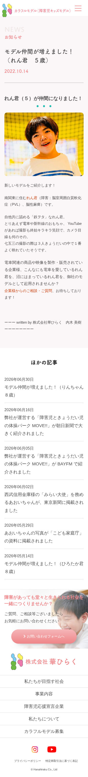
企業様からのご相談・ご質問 (28, 291)
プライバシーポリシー (27, 760)
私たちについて (44, 718)
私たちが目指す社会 (44, 681)
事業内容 (44, 693)
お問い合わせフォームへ (46, 636)
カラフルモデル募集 (44, 731)
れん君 (31, 198)
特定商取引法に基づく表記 (61, 760)
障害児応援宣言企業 (44, 706)
